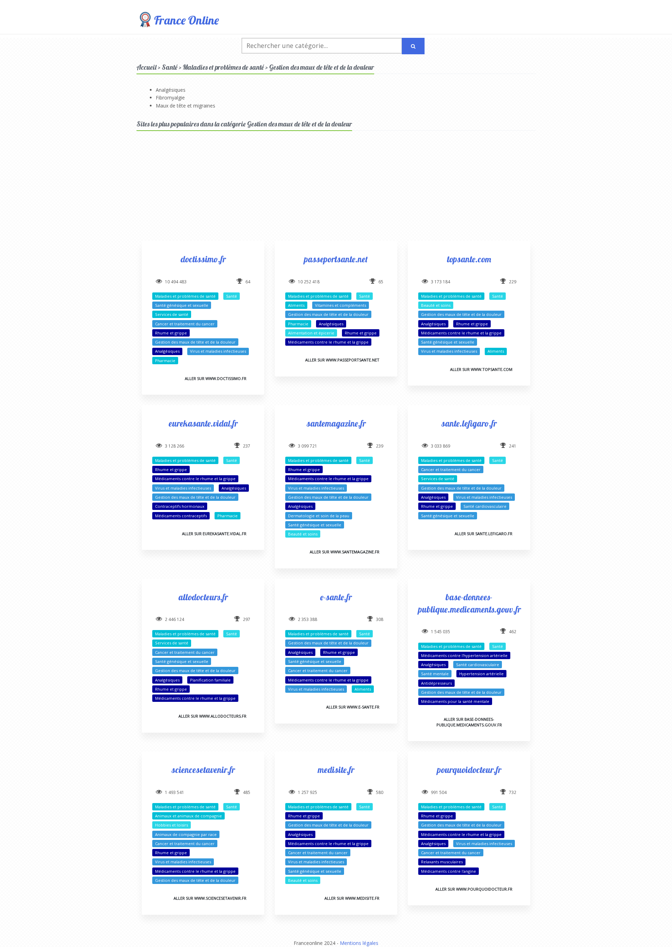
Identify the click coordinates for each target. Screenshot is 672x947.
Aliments (296, 305)
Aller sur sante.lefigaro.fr (483, 533)
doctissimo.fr (203, 259)
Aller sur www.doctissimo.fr (215, 378)
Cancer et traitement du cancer (185, 323)
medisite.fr (336, 769)
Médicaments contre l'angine (448, 871)
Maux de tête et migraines (185, 105)
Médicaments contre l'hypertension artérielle (464, 655)
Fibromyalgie (170, 97)
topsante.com (469, 259)
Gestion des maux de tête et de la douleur (195, 342)
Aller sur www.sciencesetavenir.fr (210, 898)
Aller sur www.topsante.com (481, 369)
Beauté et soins (435, 305)
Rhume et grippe (171, 333)
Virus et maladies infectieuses (218, 351)
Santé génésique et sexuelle (181, 305)
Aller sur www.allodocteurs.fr (212, 716)
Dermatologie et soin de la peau (318, 515)
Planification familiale (210, 680)
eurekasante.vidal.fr (203, 423)
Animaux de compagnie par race (186, 834)
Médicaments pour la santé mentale (455, 701)
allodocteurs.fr (203, 597)
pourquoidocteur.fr (469, 769)
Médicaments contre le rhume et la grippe (328, 342)
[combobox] (321, 46)
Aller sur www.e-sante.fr (352, 707)
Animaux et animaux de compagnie (188, 815)
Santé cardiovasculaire (484, 506)
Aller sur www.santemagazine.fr (344, 551)
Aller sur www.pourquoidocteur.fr (473, 889)
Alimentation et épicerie (311, 333)
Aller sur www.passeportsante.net (342, 359)
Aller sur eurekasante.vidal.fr (214, 533)
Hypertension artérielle (481, 673)
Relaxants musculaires (442, 861)
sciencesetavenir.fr (203, 769)
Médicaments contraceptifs (181, 515)
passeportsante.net (336, 259)
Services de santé (171, 314)
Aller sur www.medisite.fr (351, 898)
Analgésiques (171, 90)
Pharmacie (165, 360)
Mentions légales (359, 943)
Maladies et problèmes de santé (185, 296)
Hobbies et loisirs (171, 825)
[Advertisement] (336, 192)
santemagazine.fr (336, 423)
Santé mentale (435, 673)
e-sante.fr (336, 597)
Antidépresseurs (436, 683)
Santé (231, 296)
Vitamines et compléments (340, 305)
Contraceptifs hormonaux (179, 506)
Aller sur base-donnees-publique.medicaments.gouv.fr (469, 722)
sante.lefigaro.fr (469, 423)
